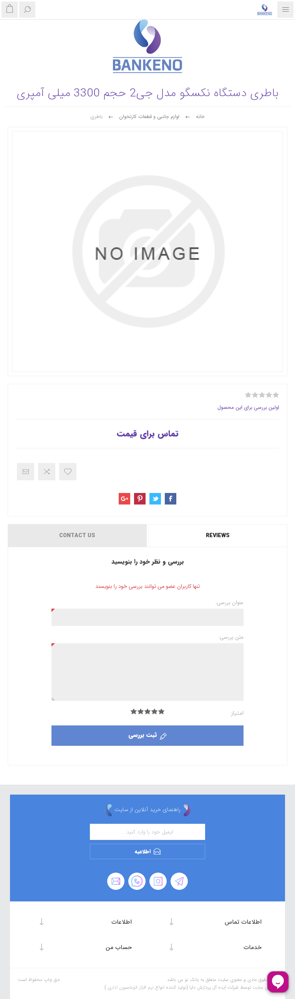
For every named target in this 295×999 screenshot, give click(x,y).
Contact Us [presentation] (77, 535)
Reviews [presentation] (218, 535)
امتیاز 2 (154, 711)
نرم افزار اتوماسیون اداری (130, 987)
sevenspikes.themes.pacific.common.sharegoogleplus (124, 498)
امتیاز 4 (140, 711)
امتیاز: (237, 713)
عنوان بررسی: (229, 602)
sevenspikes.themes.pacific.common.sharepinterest (140, 498)
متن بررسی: (231, 637)
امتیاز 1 (161, 711)
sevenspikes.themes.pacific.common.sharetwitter (155, 498)
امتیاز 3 (147, 711)
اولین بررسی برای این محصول (248, 407)
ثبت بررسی (142, 735)
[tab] (217, 535)
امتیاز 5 (133, 711)
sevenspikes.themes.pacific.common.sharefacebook (170, 498)
